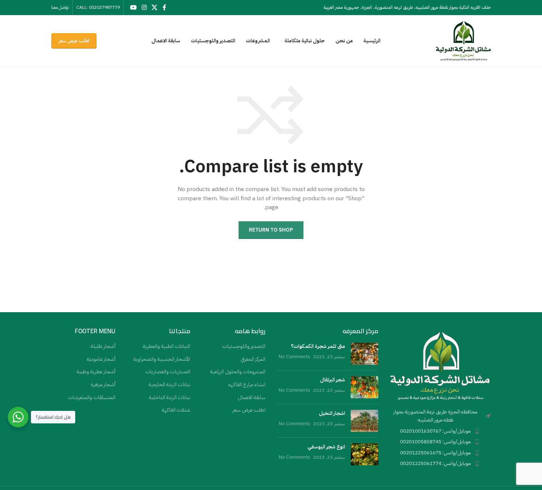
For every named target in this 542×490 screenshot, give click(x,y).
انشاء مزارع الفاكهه (246, 384)
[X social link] (154, 7)
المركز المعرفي (252, 359)
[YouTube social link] (133, 7)
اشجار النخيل (332, 413)
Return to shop (271, 230)
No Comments (294, 356)
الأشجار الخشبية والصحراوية (161, 359)
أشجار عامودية (101, 359)
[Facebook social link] (164, 7)
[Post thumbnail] (364, 354)
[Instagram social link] (144, 7)
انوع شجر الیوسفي (326, 447)
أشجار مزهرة (103, 384)
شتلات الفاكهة (176, 410)
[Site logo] (463, 41)
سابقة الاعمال (251, 397)
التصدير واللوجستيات (243, 346)
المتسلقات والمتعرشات (91, 397)
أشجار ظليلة (103, 346)
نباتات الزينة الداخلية (169, 397)
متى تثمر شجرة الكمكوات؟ (318, 346)
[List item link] (440, 431)
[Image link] (440, 365)
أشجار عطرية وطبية (96, 372)
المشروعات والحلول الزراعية (237, 372)
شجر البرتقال (332, 380)
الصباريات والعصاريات (167, 372)
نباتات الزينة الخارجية (169, 384)
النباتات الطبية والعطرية (166, 346)
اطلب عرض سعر (74, 40)
